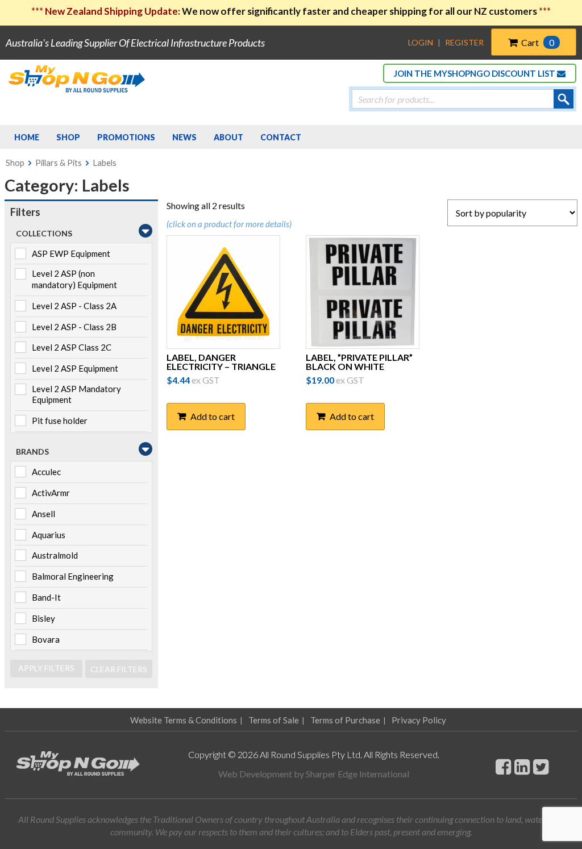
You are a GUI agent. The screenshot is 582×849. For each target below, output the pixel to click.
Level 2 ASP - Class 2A (74, 306)
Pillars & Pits (58, 162)
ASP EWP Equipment (71, 253)
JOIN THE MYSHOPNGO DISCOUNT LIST (475, 73)
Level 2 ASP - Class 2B (74, 327)
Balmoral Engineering (73, 576)
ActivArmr (51, 493)
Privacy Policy (419, 720)
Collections (44, 233)
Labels (105, 162)
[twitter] (540, 766)
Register (464, 42)
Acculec (46, 472)
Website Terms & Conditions (183, 720)
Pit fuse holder (60, 420)
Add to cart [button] (212, 416)
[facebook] (503, 766)
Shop (15, 162)
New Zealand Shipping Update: (113, 11)
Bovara (46, 639)
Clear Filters (118, 669)
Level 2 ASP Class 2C (71, 347)
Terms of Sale (273, 720)
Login (420, 42)
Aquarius (48, 535)
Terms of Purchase (345, 720)
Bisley (43, 618)
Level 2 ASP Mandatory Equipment (76, 394)
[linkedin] (522, 766)
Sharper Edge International (357, 773)
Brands (32, 451)
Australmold (55, 555)
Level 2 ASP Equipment (75, 368)
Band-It (46, 597)
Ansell (43, 514)
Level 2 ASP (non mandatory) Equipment (74, 279)
